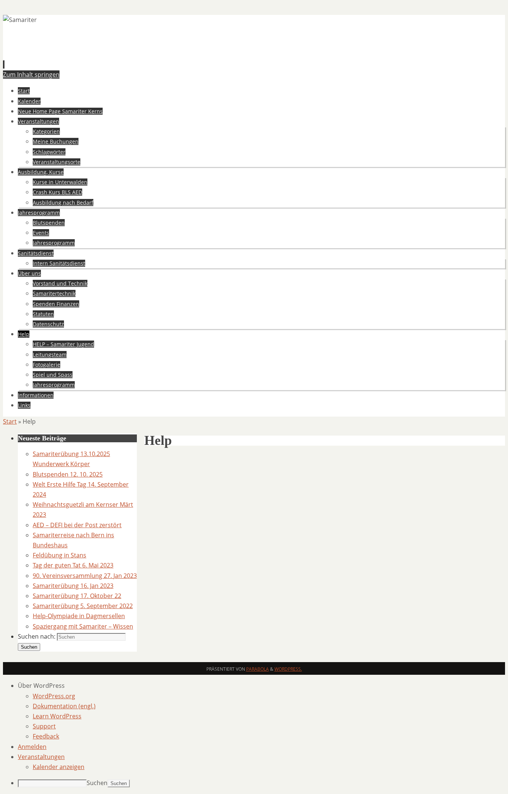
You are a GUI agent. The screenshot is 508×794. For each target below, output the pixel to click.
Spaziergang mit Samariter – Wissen (83, 626)
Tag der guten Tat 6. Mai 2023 (73, 565)
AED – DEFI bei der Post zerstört (77, 525)
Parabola (257, 669)
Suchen (97, 783)
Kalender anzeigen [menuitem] (58, 767)
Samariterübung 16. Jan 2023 (73, 586)
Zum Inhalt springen (31, 74)
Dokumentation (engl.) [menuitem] (64, 706)
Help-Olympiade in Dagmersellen (79, 616)
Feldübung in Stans (59, 555)
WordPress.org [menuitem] (54, 696)
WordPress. (288, 669)
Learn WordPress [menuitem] (57, 716)
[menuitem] (261, 686)
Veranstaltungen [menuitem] (41, 757)
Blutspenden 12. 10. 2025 (68, 474)
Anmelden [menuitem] (32, 747)
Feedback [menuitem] (46, 736)
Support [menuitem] (44, 726)
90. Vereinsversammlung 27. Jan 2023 (85, 576)
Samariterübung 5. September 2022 (83, 606)
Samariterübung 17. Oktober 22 (77, 596)
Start (10, 421)
